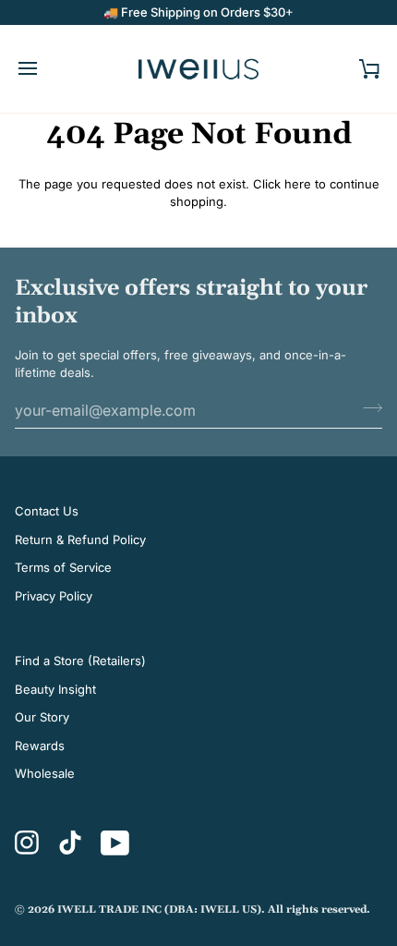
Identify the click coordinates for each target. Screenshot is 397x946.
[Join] (367, 408)
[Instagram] (27, 843)
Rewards (40, 745)
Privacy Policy (53, 595)
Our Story (42, 717)
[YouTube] (115, 843)
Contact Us (46, 510)
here (297, 183)
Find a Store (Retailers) (80, 660)
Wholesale (45, 773)
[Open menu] (44, 68)
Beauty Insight (55, 689)
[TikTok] (70, 843)
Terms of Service (63, 567)
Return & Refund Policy (80, 539)
